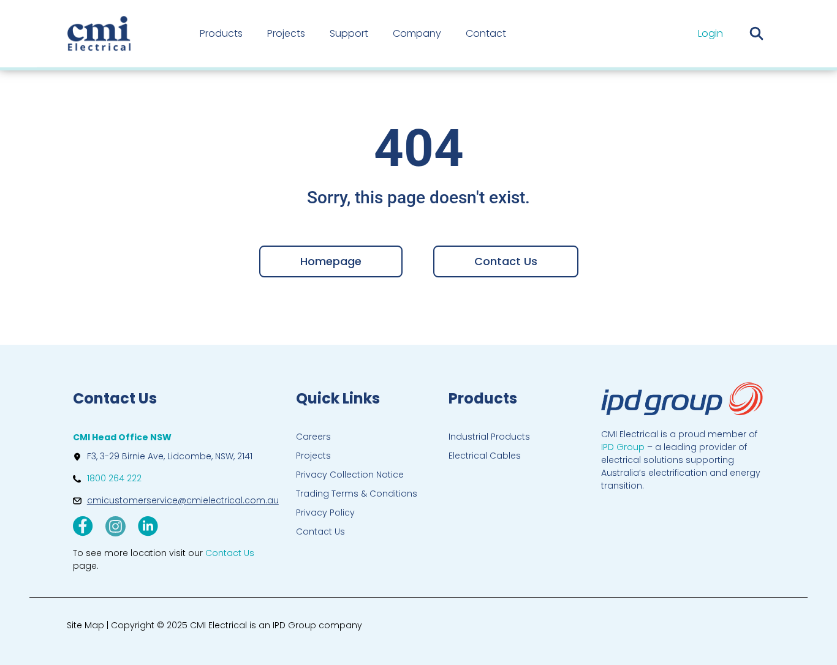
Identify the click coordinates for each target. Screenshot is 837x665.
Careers (313, 436)
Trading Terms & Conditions (356, 493)
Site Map (85, 625)
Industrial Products (489, 436)
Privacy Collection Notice (350, 474)
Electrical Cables (485, 455)
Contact (486, 33)
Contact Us (320, 531)
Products (221, 33)
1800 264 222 (114, 478)
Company (417, 33)
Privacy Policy (325, 512)
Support (349, 33)
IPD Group (623, 447)
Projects (286, 33)
